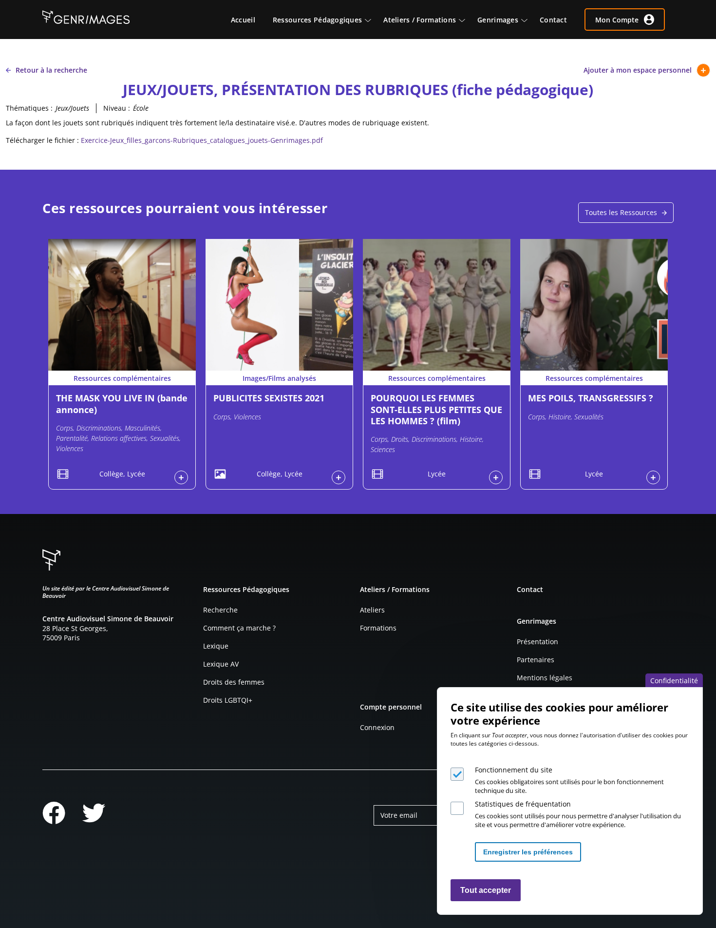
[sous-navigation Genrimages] (529, 19)
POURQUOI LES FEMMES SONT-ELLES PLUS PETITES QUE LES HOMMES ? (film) (436, 409)
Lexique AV (221, 664)
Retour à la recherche (51, 70)
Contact (530, 589)
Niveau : (116, 108)
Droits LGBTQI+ (227, 700)
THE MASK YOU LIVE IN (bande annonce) (122, 403)
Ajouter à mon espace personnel (638, 70)
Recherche (220, 609)
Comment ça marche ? (239, 627)
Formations (378, 627)
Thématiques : (29, 108)
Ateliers (372, 609)
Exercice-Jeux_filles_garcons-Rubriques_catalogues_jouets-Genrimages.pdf (202, 140)
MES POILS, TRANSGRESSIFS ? (590, 398)
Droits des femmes (233, 682)
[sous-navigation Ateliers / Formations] (466, 19)
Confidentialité (674, 680)
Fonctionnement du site (513, 769)
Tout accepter (485, 890)
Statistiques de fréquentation (523, 804)
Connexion (377, 727)
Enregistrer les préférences (528, 852)
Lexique (215, 646)
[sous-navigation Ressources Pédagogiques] (372, 19)
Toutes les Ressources (621, 212)
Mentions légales (544, 677)
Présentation (537, 641)
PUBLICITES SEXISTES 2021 (268, 398)
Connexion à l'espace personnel (181, 477)
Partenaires (535, 659)
